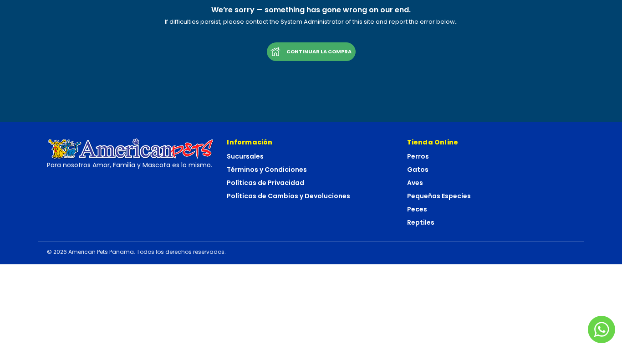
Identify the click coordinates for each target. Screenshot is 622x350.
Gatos (417, 169)
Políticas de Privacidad (265, 182)
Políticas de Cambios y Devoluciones (288, 196)
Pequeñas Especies (439, 196)
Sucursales (245, 156)
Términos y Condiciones (267, 169)
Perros (418, 156)
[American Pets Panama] (131, 148)
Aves (415, 182)
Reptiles (420, 222)
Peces (417, 209)
